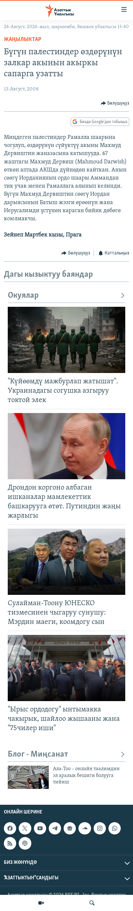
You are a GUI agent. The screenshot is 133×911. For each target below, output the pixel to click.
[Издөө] (92, 903)
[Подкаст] (25, 843)
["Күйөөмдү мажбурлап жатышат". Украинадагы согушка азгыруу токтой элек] (66, 340)
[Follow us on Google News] (70, 828)
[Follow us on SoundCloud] (84, 828)
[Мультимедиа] (41, 903)
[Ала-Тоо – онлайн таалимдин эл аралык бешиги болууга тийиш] (28, 777)
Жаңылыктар (22, 40)
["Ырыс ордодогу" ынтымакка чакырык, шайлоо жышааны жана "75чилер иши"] (66, 668)
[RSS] (10, 843)
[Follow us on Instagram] (100, 828)
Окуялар (23, 295)
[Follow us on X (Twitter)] (25, 828)
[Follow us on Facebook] (10, 828)
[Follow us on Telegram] (55, 828)
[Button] (115, 103)
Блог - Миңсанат (38, 754)
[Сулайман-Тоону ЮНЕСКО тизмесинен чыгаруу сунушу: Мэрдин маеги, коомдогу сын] (66, 562)
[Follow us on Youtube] (40, 828)
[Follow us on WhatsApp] (114, 828)
